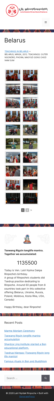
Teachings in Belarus (17, 51)
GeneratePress (27, 396)
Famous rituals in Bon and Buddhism (25, 361)
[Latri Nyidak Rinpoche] (27, 10)
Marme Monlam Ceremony (19, 330)
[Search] (45, 378)
